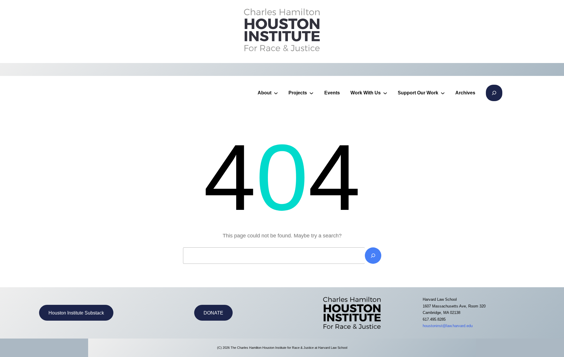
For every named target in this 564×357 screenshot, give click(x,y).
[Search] (373, 255)
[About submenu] (276, 93)
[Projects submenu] (311, 93)
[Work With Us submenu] (385, 93)
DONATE (213, 312)
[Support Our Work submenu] (443, 93)
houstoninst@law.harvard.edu (448, 326)
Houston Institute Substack (76, 312)
